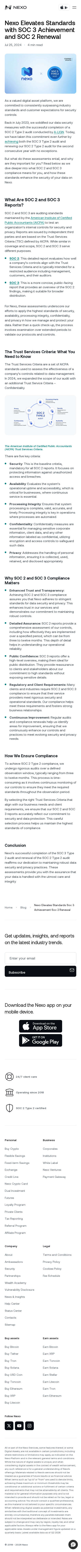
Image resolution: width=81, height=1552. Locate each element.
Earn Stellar (50, 1374)
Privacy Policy (51, 1261)
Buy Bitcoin (12, 1346)
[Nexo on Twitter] (9, 1425)
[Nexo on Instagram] (29, 1425)
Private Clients (13, 1211)
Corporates (50, 1148)
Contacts (10, 1317)
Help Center (12, 1303)
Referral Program (16, 1225)
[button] (73, 1544)
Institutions (49, 1155)
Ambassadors (14, 1261)
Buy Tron (10, 1360)
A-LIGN (59, 132)
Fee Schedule (51, 1275)
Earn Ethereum (52, 1395)
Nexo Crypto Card (16, 1183)
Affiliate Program (15, 1232)
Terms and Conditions (57, 1254)
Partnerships (12, 1275)
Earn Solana (50, 1367)
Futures (9, 1197)
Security (10, 1268)
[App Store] (40, 1026)
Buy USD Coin (13, 1374)
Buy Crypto (12, 1148)
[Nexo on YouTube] (19, 1425)
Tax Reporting (14, 1218)
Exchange (11, 1169)
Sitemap (10, 1324)
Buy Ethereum (13, 1388)
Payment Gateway (54, 1176)
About (8, 1254)
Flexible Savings (15, 1155)
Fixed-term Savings (17, 1162)
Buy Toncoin (13, 1381)
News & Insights (15, 1296)
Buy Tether (11, 1353)
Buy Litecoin (12, 1402)
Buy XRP (10, 1395)
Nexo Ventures (52, 1169)
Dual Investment (15, 1190)
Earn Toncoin (51, 1360)
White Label (50, 1162)
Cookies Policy (52, 1268)
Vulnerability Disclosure (19, 1289)
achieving (11, 141)
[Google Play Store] (40, 1040)
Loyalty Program (15, 1204)
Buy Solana (12, 1367)
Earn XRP (48, 1353)
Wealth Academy (15, 1282)
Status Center (13, 1310)
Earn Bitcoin (50, 1346)
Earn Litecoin (51, 1381)
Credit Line (11, 1176)
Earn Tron (49, 1388)
